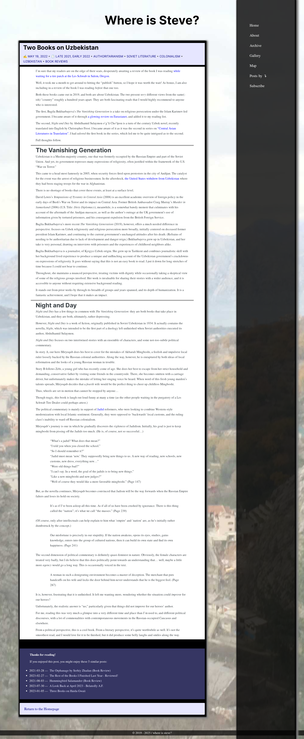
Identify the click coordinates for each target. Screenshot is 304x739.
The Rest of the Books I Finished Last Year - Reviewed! (84, 676)
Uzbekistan (32, 61)
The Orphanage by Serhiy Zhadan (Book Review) (80, 670)
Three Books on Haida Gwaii (68, 691)
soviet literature (141, 56)
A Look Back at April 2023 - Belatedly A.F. (76, 686)
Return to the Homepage (41, 708)
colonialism (170, 56)
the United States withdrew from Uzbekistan (152, 178)
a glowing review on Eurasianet (107, 116)
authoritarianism (108, 56)
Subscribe (257, 85)
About (254, 35)
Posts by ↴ (258, 75)
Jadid (100, 409)
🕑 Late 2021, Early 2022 (71, 56)
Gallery (255, 55)
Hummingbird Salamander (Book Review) (76, 681)
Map (253, 65)
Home (254, 25)
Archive (255, 45)
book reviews (56, 61)
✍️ (35, 56)
